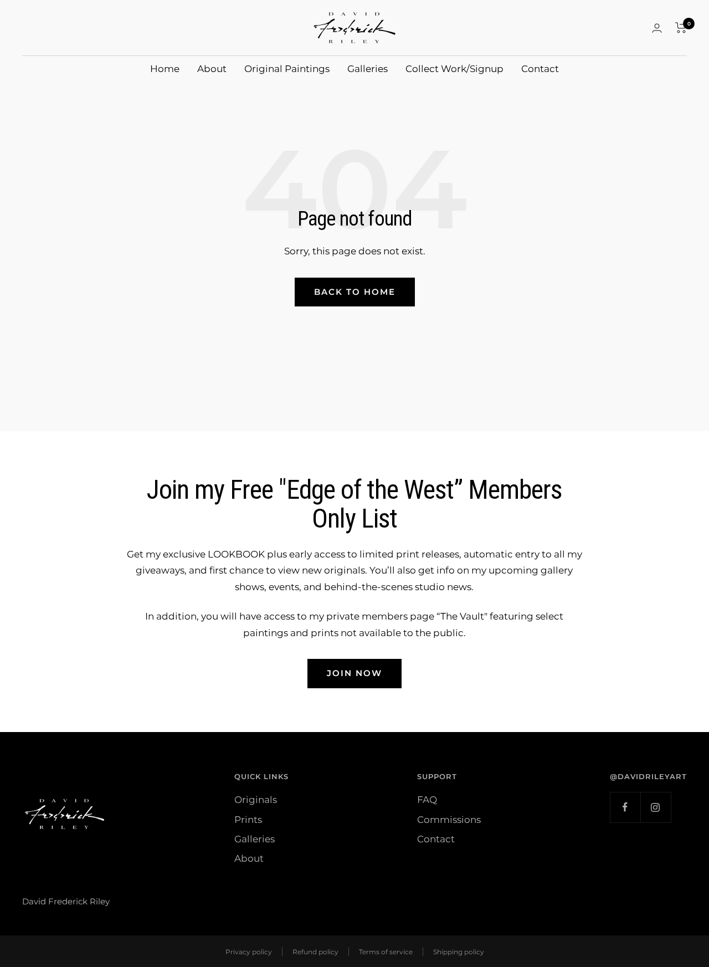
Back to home (354, 291)
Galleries (367, 68)
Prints (248, 819)
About (212, 68)
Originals (255, 799)
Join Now (354, 673)
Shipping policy (458, 952)
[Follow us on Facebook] (625, 807)
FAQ (427, 799)
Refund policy (315, 952)
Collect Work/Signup (454, 68)
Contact (540, 68)
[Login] (657, 28)
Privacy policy (248, 952)
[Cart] (681, 27)
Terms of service (386, 952)
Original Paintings (287, 68)
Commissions (449, 819)
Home (164, 68)
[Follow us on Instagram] (655, 807)
